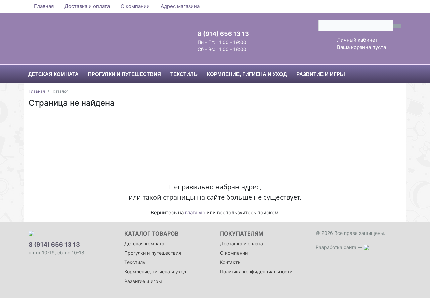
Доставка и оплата (87, 6)
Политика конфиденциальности (256, 271)
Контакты (231, 262)
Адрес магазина (180, 6)
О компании (135, 6)
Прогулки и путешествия (152, 253)
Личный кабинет (357, 40)
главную (195, 212)
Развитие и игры (143, 281)
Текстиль (134, 262)
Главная (44, 6)
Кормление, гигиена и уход (155, 271)
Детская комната (144, 243)
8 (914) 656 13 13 (223, 33)
